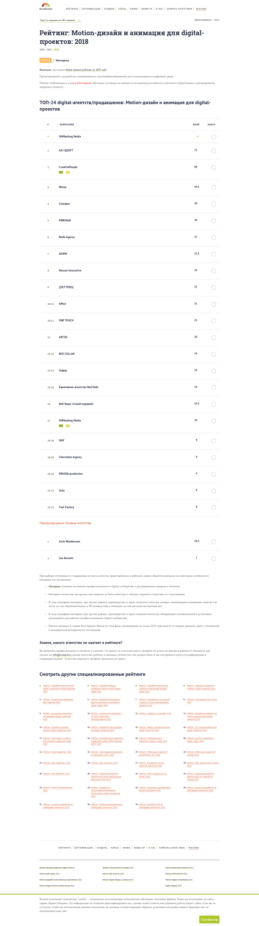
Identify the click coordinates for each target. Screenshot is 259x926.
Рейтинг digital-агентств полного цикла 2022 (57, 885)
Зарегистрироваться (202, 20)
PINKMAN (65, 220)
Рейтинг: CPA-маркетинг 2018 (56, 773)
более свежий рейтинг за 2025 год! (86, 69)
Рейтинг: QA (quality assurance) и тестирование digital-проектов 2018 (57, 716)
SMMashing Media (70, 136)
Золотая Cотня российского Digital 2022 (118, 867)
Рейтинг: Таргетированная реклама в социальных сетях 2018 (107, 753)
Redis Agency (67, 237)
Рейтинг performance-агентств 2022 (179, 867)
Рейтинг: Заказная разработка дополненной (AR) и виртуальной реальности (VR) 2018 (106, 776)
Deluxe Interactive (70, 270)
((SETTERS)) (66, 287)
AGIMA (63, 253)
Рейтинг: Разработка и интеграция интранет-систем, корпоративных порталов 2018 (154, 702)
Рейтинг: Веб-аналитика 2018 (104, 763)
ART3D (63, 337)
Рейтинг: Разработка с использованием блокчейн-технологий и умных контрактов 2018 (105, 792)
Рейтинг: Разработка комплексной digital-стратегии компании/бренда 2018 (59, 688)
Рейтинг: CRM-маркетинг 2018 (56, 763)
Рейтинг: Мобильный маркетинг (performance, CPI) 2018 (153, 753)
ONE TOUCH (66, 320)
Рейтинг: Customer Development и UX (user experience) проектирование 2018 (106, 716)
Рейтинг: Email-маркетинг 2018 (57, 752)
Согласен (209, 919)
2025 (42, 49)
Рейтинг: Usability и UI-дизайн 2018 (155, 713)
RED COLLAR (66, 354)
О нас (159, 8)
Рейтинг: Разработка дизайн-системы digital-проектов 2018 (57, 728)
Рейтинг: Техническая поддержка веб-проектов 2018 (58, 701)
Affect (62, 303)
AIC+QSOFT (66, 150)
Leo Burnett (66, 558)
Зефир (63, 370)
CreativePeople (68, 167)
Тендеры (109, 8)
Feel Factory (66, 507)
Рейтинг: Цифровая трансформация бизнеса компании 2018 (155, 789)
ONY (61, 440)
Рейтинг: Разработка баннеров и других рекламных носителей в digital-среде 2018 (105, 702)
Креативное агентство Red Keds (78, 387)
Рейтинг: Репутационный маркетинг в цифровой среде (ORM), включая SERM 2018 (107, 741)
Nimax (63, 187)
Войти (216, 20)
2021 (49, 49)
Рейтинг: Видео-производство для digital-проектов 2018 (154, 728)
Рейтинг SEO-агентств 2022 (113, 873)
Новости (146, 8)
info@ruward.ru (62, 655)
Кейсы (122, 8)
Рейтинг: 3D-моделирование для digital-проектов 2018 (202, 728)
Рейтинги (72, 8)
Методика (62, 60)
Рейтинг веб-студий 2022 (50, 873)
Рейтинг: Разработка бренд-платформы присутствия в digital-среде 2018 (106, 688)
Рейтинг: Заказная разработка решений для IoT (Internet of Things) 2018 (200, 776)
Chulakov (64, 203)
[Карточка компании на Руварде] (61, 172)
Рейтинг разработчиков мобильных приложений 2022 (61, 879)
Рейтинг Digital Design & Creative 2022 (118, 879)
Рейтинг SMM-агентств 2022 (176, 873)
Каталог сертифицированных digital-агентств (57, 867)
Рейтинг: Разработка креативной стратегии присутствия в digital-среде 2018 (153, 688)
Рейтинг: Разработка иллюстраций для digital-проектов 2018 (106, 728)
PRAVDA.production (71, 473)
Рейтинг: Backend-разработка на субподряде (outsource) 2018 (201, 789)
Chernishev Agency (70, 457)
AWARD (134, 8)
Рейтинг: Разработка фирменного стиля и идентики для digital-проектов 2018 (202, 716)
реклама (201, 8)
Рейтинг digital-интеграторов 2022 (179, 879)
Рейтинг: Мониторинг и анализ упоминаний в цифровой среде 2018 (57, 741)
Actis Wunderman (69, 541)
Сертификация (91, 8)
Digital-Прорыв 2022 (173, 885)
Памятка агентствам (179, 8)
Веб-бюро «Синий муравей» (76, 404)
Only (62, 490)
